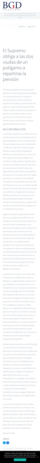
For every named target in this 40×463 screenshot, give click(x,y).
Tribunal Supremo (12, 89)
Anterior (22, 26)
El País (12, 433)
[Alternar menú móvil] (36, 4)
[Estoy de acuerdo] (38, 457)
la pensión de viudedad (27, 93)
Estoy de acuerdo (20, 460)
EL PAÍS (10, 450)
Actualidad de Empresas (21, 448)
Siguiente (31, 26)
